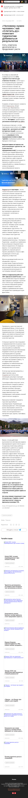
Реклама (14, 779)
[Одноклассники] (13, 525)
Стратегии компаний (6, 515)
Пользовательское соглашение (14, 790)
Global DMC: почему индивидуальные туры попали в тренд (12, 558)
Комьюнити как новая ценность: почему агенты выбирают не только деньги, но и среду (14, 729)
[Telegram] (19, 525)
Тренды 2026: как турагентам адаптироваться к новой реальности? (14, 672)
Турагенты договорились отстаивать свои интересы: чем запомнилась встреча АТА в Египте (13, 586)
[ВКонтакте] (11, 525)
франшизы (10, 106)
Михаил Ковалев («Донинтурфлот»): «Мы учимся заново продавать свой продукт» (13, 643)
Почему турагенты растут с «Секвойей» (13, 757)
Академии (5, 375)
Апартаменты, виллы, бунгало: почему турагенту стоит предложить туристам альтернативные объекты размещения (14, 615)
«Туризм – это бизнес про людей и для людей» (13, 700)
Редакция (5, 520)
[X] (16, 525)
